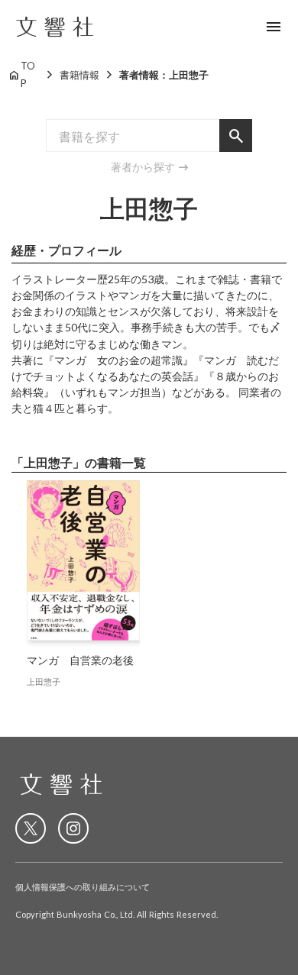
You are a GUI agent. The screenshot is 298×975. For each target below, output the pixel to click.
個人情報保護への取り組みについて (82, 887)
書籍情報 (79, 75)
